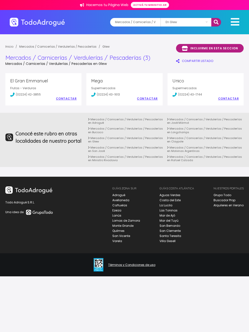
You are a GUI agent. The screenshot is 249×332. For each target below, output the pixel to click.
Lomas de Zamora (126, 220)
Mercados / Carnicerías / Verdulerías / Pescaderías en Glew (125, 139)
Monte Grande (122, 226)
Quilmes (118, 231)
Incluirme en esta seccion (214, 48)
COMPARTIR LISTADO (197, 61)
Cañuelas (119, 205)
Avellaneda (120, 200)
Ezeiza (116, 210)
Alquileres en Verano (228, 205)
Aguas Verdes (170, 195)
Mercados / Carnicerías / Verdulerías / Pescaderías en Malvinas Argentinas (204, 149)
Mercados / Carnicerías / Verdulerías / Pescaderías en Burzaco (125, 130)
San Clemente (170, 231)
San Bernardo (170, 226)
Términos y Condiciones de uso (131, 265)
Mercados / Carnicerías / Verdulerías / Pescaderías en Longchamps (204, 130)
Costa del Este (170, 200)
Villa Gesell (168, 241)
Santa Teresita (170, 236)
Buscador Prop (224, 200)
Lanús (116, 215)
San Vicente (121, 236)
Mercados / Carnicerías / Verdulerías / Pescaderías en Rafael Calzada (204, 158)
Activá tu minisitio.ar (150, 5)
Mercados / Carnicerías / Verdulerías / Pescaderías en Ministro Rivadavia (125, 158)
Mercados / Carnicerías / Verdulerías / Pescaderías (58, 46)
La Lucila (166, 205)
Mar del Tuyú (169, 220)
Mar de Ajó (167, 215)
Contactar (66, 99)
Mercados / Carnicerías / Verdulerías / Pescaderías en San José (125, 149)
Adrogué (118, 195)
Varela (117, 241)
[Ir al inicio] (37, 22)
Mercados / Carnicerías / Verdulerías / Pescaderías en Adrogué (125, 121)
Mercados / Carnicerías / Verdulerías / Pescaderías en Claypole (204, 139)
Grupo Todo (222, 195)
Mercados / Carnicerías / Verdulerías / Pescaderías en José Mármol (204, 121)
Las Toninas (169, 210)
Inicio (9, 46)
